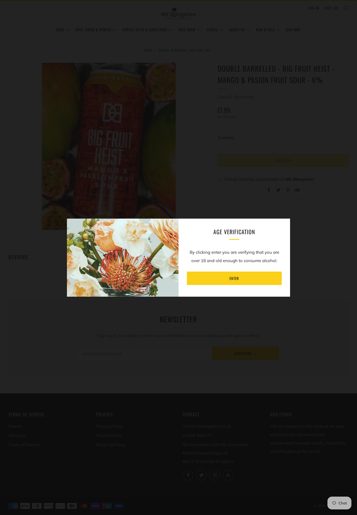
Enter (234, 278)
